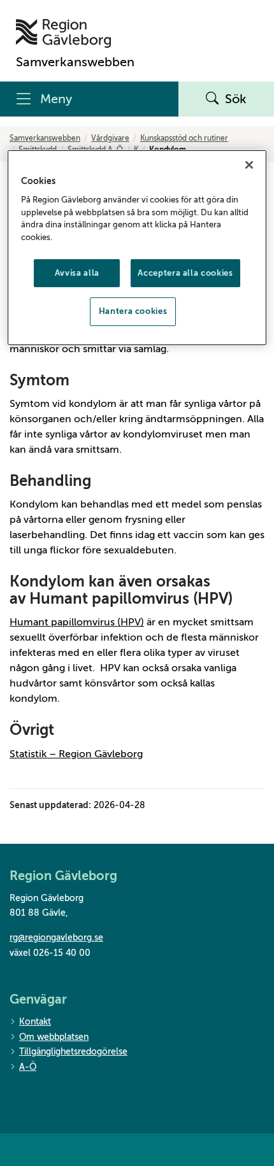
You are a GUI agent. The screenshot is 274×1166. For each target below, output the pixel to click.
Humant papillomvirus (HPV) (77, 622)
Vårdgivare (110, 138)
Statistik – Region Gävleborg (76, 754)
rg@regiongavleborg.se (56, 937)
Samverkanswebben (45, 138)
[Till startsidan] (75, 33)
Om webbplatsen (54, 1037)
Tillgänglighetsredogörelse (73, 1051)
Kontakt (35, 1022)
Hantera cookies (133, 311)
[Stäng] (249, 165)
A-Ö (27, 1067)
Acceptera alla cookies (185, 273)
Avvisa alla (77, 273)
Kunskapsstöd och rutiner (184, 138)
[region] (137, 248)
